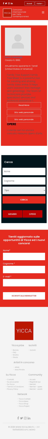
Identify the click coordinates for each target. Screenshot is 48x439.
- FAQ (14, 352)
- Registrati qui (34, 382)
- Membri (32, 384)
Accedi (29, 3)
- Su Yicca (10, 384)
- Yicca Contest (24, 399)
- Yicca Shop (23, 404)
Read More (24, 105)
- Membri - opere (35, 387)
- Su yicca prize (12, 382)
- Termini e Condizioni (15, 387)
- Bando (15, 350)
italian (39, 3)
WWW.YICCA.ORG (23, 427)
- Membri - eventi (35, 389)
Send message (13, 57)
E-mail (7, 276)
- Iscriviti (32, 350)
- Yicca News (23, 401)
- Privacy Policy (12, 389)
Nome (6, 250)
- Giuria (15, 357)
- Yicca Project (23, 406)
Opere (32, 214)
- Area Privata (19, 369)
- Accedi (31, 379)
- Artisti (16, 367)
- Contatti (10, 379)
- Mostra (15, 355)
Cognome (9, 263)
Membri (12, 214)
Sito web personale (24, 112)
